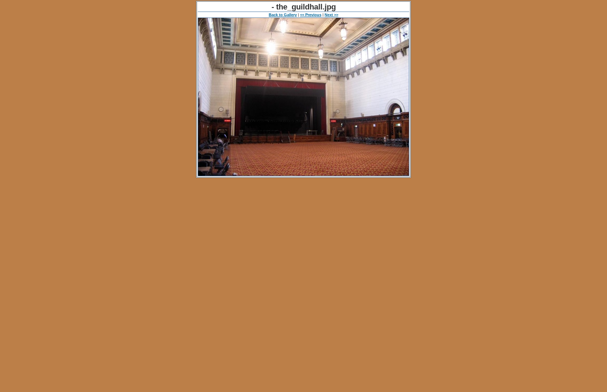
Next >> (331, 15)
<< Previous (310, 15)
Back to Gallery (283, 15)
